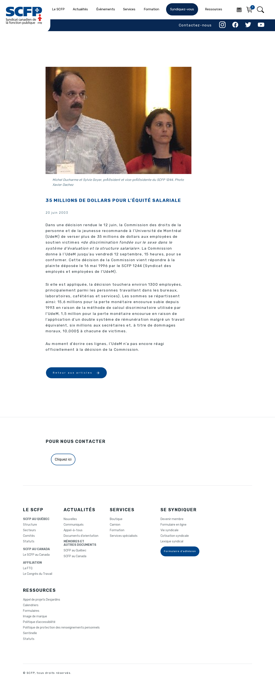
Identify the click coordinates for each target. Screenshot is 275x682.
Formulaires (31, 611)
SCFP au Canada (75, 556)
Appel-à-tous (73, 530)
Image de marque (35, 616)
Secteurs (29, 530)
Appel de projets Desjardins (41, 599)
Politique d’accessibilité (39, 622)
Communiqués (74, 524)
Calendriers (30, 605)
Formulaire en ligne (173, 524)
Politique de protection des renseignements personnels (61, 627)
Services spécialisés (124, 536)
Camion (115, 524)
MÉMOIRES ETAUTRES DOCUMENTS (80, 543)
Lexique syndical (171, 541)
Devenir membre (171, 519)
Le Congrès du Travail (37, 574)
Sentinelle (30, 633)
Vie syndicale (169, 530)
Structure (30, 524)
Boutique (116, 519)
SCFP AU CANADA (36, 549)
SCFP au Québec (75, 550)
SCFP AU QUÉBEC (36, 519)
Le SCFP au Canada (36, 555)
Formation (117, 530)
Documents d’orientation (81, 536)
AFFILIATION (32, 563)
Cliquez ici (63, 459)
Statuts (28, 541)
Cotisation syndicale (174, 536)
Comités (29, 536)
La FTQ (27, 568)
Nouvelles (70, 519)
